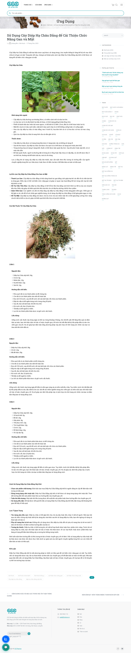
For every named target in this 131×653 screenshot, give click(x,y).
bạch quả (105, 116)
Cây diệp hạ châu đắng (15, 579)
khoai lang (105, 153)
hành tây (117, 148)
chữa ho (118, 130)
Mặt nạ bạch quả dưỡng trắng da (112, 86)
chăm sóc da (112, 121)
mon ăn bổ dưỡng (107, 162)
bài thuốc (11, 575)
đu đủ (119, 194)
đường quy (105, 198)
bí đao (116, 112)
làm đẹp (104, 157)
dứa (123, 144)
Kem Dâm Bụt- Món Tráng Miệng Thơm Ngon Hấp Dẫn (100, 595)
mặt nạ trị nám (118, 180)
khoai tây (114, 153)
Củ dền (104, 139)
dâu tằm (117, 139)
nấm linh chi (106, 185)
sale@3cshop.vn (65, 617)
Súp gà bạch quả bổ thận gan (111, 80)
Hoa (81, 617)
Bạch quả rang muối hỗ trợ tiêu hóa (113, 92)
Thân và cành (84, 631)
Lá (80, 623)
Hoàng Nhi (15, 43)
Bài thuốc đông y (39, 575)
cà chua (104, 134)
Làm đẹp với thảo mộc (110, 56)
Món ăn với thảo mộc (110, 59)
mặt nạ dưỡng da (107, 171)
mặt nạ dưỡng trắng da (109, 176)
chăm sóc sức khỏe (108, 130)
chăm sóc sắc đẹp (107, 125)
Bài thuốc (22, 43)
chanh (104, 121)
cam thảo (119, 116)
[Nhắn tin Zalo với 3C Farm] (5, 639)
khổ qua (121, 153)
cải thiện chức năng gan (55, 575)
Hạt (81, 614)
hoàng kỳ (109, 148)
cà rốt (111, 134)
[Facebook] (118, 648)
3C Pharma (18, 648)
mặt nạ (120, 166)
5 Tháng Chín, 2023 (32, 43)
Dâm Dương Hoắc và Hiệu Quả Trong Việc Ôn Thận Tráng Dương (29, 595)
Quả (81, 626)
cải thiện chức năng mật (74, 575)
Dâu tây (110, 139)
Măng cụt (105, 166)
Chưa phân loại (108, 53)
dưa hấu (104, 144)
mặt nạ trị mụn (106, 180)
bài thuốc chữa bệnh (24, 575)
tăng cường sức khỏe (108, 194)
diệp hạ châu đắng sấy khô (34, 579)
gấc (103, 148)
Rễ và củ (82, 628)
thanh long (105, 189)
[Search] (116, 4)
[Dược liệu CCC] (13, 4)
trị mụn (114, 189)
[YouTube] (122, 648)
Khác (81, 620)
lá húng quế (113, 157)
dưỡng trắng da (114, 144)
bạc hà (112, 116)
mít (116, 162)
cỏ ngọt (117, 134)
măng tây (113, 166)
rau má (114, 185)
